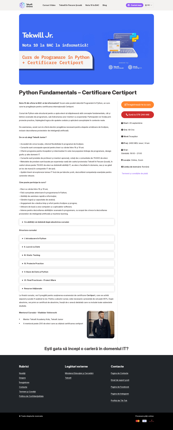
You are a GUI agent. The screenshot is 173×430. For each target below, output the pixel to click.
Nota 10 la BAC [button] (92, 5)
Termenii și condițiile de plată (135, 173)
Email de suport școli (120, 380)
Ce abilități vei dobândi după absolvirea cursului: (46, 222)
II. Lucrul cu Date (32, 247)
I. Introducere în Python (35, 238)
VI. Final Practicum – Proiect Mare (40, 280)
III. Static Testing (32, 255)
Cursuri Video (49, 5)
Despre (22, 378)
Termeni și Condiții (27, 391)
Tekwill (68, 378)
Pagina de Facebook (120, 387)
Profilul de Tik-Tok (119, 400)
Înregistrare (24, 382)
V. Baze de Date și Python (36, 272)
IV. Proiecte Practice (34, 263)
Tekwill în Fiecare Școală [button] (70, 5)
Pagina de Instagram (120, 394)
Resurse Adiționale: (33, 288)
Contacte (23, 387)
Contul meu (136, 5)
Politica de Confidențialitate (31, 396)
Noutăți (22, 373)
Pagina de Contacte (119, 373)
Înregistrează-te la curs (139, 104)
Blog (105, 5)
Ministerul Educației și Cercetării (79, 373)
